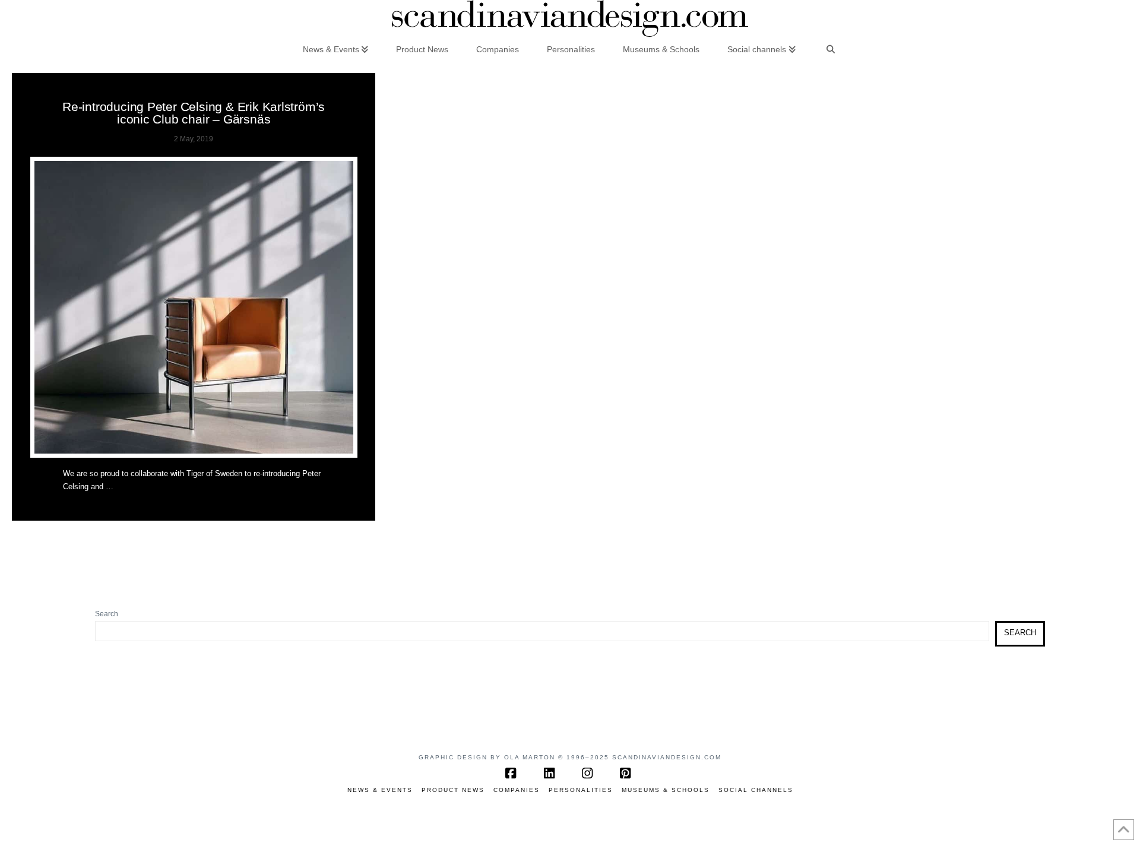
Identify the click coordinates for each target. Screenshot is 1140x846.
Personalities (581, 790)
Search (106, 614)
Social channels (755, 790)
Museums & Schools (666, 790)
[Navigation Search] (830, 49)
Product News (453, 790)
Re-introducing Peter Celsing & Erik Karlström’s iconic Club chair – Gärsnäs (193, 113)
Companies (516, 790)
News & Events (380, 790)
